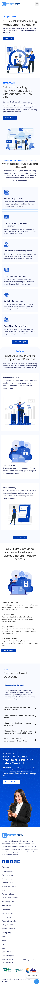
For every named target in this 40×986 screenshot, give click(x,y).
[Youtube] (18, 861)
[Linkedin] (3, 861)
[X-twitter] (7, 861)
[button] (37, 4)
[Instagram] (15, 861)
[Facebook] (11, 861)
